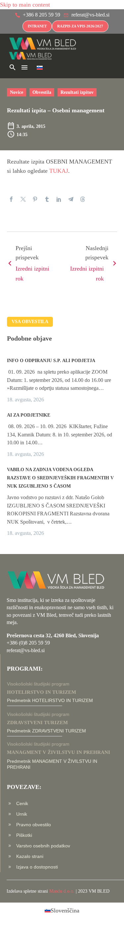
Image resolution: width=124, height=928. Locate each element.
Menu (24, 67)
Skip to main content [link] (25, 4)
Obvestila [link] (41, 92)
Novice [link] (16, 92)
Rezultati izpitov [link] (77, 92)
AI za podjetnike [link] (28, 415)
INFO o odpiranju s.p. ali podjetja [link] (51, 360)
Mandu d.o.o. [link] (61, 891)
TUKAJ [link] (58, 170)
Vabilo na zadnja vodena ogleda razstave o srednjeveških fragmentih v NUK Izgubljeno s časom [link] (60, 478)
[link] (37, 15)
